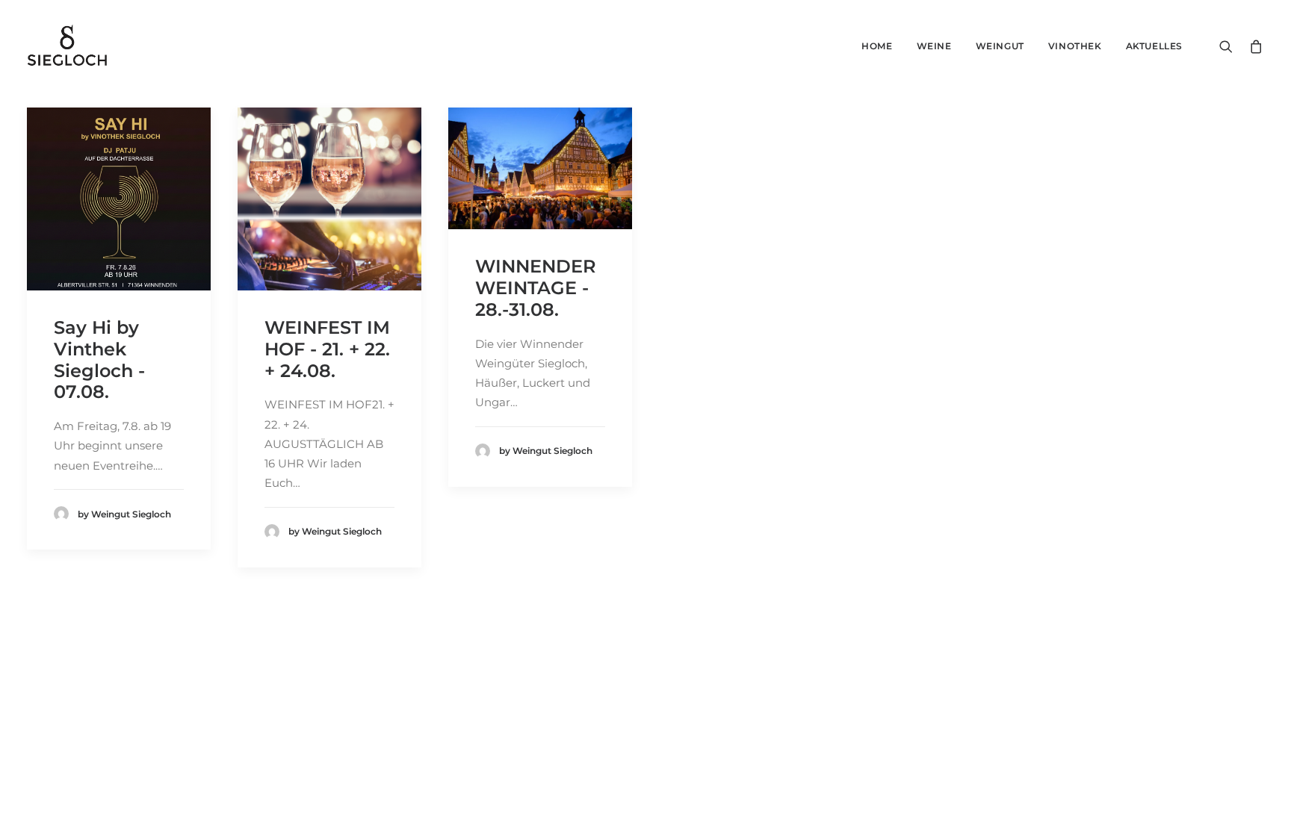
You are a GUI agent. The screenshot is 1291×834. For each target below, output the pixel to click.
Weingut (1000, 46)
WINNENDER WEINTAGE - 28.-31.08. (535, 287)
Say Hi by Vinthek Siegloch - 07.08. (99, 359)
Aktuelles (1154, 46)
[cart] (1253, 46)
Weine (934, 46)
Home (876, 46)
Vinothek (1075, 46)
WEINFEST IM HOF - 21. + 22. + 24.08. (327, 349)
